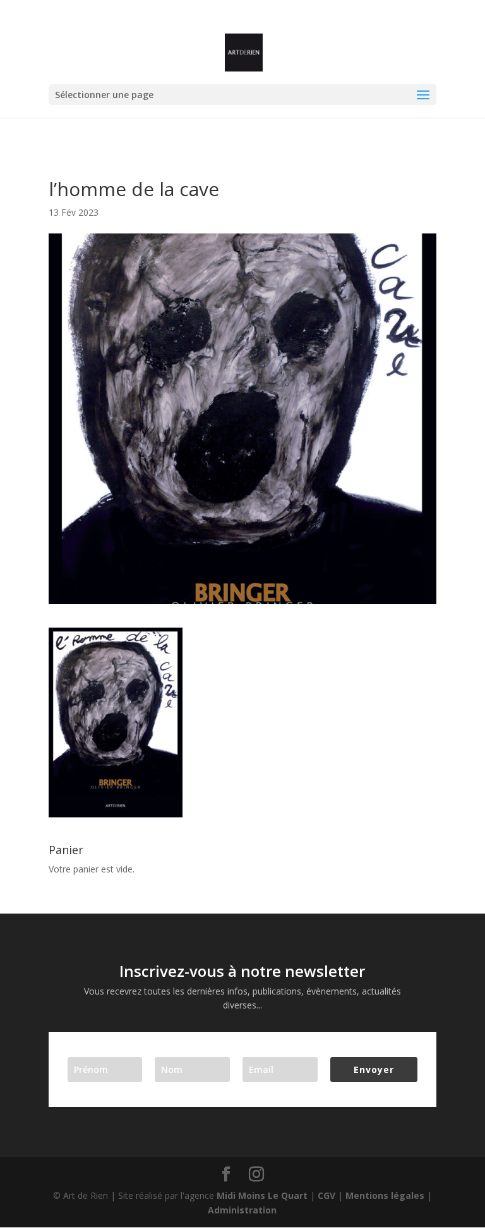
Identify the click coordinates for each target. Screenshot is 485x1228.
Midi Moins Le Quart (262, 1195)
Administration (242, 1210)
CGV (326, 1195)
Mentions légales (384, 1195)
